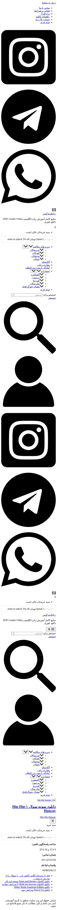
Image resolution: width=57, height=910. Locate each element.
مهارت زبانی (43, 265)
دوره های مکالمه (41, 246)
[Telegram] (28, 144)
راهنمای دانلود (43, 16)
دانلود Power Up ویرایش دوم (35, 890)
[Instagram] (28, 87)
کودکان (36, 253)
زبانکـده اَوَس (49, 213)
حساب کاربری (42, 19)
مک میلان (35, 283)
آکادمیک (46, 262)
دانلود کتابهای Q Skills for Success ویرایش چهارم (26, 884)
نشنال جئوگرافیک (31, 286)
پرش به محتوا (49, 2)
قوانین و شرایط (42, 11)
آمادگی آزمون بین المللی (37, 267)
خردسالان (35, 250)
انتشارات (45, 271)
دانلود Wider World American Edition (32, 887)
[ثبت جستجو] (12, 295)
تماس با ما (44, 8)
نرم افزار (45, 13)
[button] (31, 246)
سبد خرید (45, 22)
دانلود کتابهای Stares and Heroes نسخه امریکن (27, 881)
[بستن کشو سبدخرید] (53, 821)
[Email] (54, 210)
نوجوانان (35, 256)
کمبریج (36, 280)
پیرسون (36, 277)
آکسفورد (35, 274)
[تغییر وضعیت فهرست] (25, 246)
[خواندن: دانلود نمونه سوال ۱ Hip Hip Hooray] (47, 800)
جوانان (36, 259)
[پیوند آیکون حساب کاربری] (28, 407)
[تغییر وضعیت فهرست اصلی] (51, 629)
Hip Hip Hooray (48, 817)
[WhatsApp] (28, 206)
